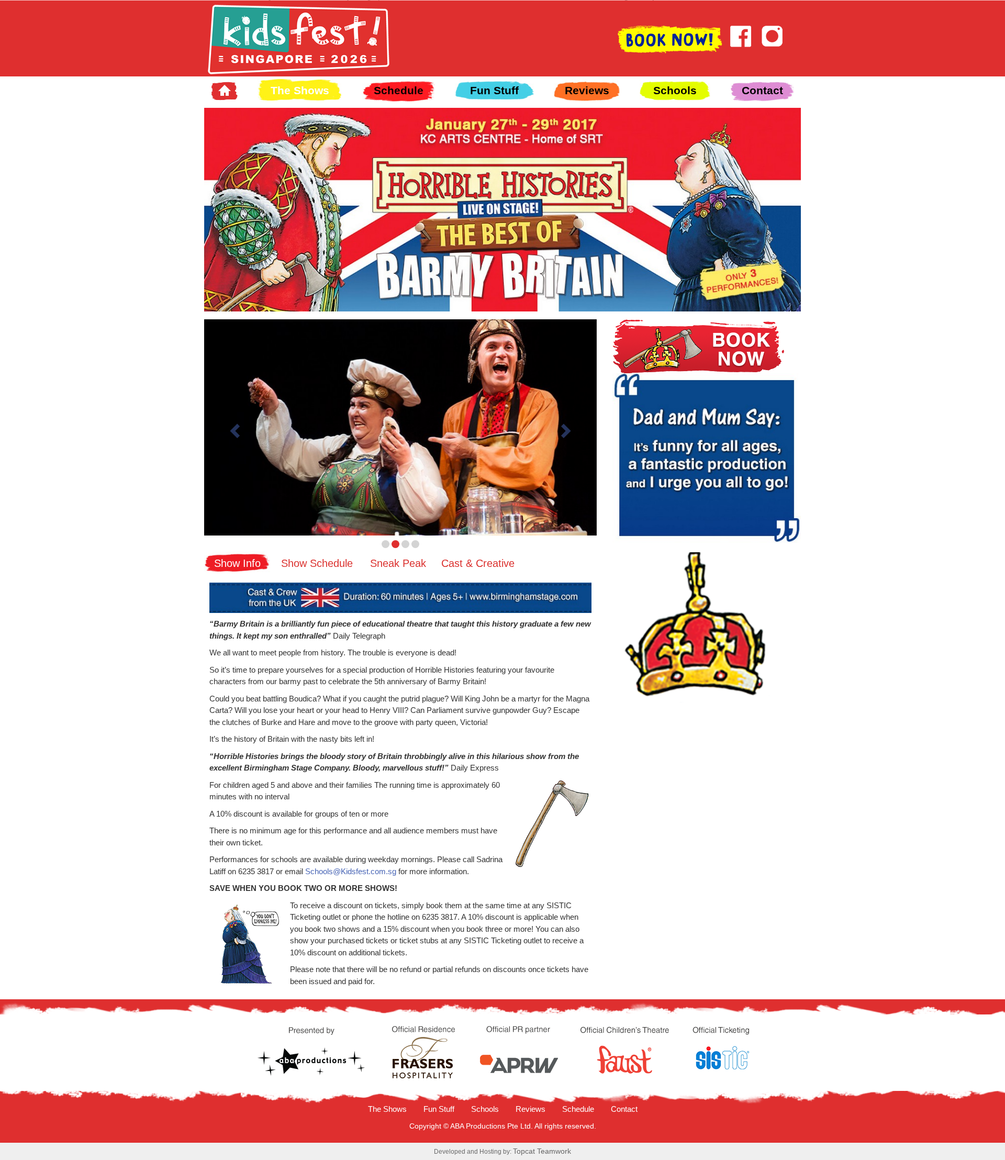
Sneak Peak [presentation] (398, 563)
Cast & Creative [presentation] (478, 563)
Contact (762, 90)
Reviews (587, 90)
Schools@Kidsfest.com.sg (350, 871)
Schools (675, 90)
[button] (233, 427)
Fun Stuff (494, 90)
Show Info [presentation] (237, 563)
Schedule (398, 90)
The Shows (300, 90)
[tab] (237, 562)
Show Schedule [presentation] (317, 563)
